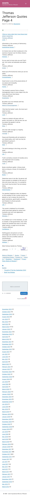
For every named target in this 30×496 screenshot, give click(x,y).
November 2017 (7, 451)
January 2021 (6, 369)
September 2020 (7, 376)
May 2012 (5, 484)
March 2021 (5, 364)
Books (4, 174)
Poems (23, 255)
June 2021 (5, 356)
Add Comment (24, 293)
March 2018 (5, 441)
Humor (4, 86)
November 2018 (7, 421)
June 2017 (5, 464)
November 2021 (7, 344)
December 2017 (6, 449)
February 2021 (6, 366)
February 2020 (6, 391)
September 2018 (7, 426)
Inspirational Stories (8, 257)
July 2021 (5, 354)
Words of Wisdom (7, 255)
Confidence (5, 229)
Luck (3, 114)
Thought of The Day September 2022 (15, 270)
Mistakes (5, 216)
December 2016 (7, 479)
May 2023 (5, 322)
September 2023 (7, 314)
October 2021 (6, 347)
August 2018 (6, 429)
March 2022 (5, 339)
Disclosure (17, 259)
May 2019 (5, 409)
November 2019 (7, 399)
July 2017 (5, 461)
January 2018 (6, 446)
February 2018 (6, 444)
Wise (3, 126)
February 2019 (6, 414)
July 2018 (5, 431)
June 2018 (5, 434)
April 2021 (5, 361)
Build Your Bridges (9, 272)
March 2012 (5, 486)
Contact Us (19, 257)
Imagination (5, 98)
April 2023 (5, 324)
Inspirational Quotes (8, 47)
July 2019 (5, 404)
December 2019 (7, 396)
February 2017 (6, 474)
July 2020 (5, 381)
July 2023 (5, 319)
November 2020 (7, 371)
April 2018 (5, 439)
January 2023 (6, 329)
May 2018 (5, 436)
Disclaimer (9, 259)
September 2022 (7, 334)
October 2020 (6, 374)
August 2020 (6, 379)
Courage (4, 133)
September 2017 (7, 456)
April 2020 (5, 386)
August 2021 (6, 352)
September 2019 (7, 401)
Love (3, 40)
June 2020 (5, 384)
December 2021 (6, 342)
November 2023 (7, 309)
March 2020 (5, 389)
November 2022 (7, 332)
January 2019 (6, 416)
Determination (6, 189)
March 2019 (5, 411)
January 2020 (6, 394)
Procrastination (6, 77)
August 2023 (6, 317)
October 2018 (6, 424)
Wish (3, 144)
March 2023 (5, 327)
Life (3, 154)
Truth (4, 163)
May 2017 (5, 466)
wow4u (5, 3)
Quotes (17, 255)
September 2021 (7, 349)
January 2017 (6, 476)
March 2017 (5, 471)
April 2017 (5, 469)
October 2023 (6, 312)
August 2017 (6, 459)
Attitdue (4, 242)
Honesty (4, 56)
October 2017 (6, 454)
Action (4, 68)
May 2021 (5, 359)
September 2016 (7, 481)
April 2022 (5, 337)
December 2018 (6, 419)
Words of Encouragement (9, 105)
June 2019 (5, 406)
